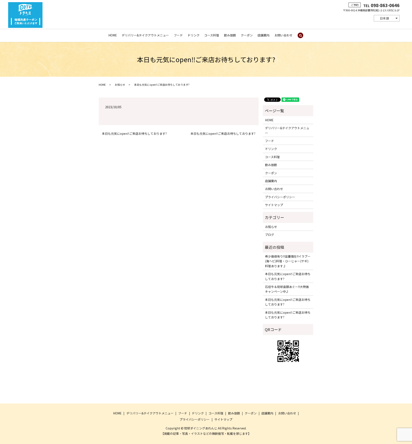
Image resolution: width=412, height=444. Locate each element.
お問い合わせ (283, 35)
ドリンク (194, 35)
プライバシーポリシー (280, 197)
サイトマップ (274, 205)
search (300, 35)
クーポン (247, 35)
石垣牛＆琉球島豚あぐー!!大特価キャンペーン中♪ (287, 289)
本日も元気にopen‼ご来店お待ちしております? (134, 134)
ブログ (269, 234)
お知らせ (120, 84)
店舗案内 (264, 35)
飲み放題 (230, 35)
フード (178, 35)
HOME (112, 35)
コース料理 (211, 35)
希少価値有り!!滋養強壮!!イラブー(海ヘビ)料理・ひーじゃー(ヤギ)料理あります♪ (288, 261)
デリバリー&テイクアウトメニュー (145, 35)
